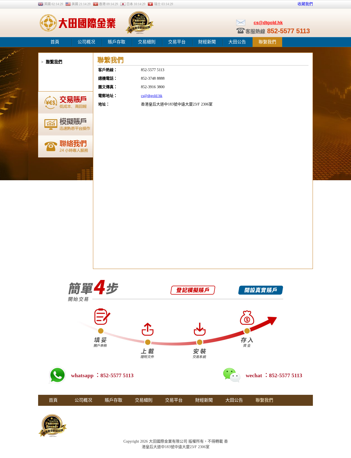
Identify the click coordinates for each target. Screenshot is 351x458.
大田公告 (237, 42)
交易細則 (146, 42)
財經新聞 (207, 42)
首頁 (54, 42)
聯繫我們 (267, 42)
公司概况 (86, 42)
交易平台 (177, 42)
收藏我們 (305, 4)
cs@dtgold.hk (268, 22)
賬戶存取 (116, 42)
